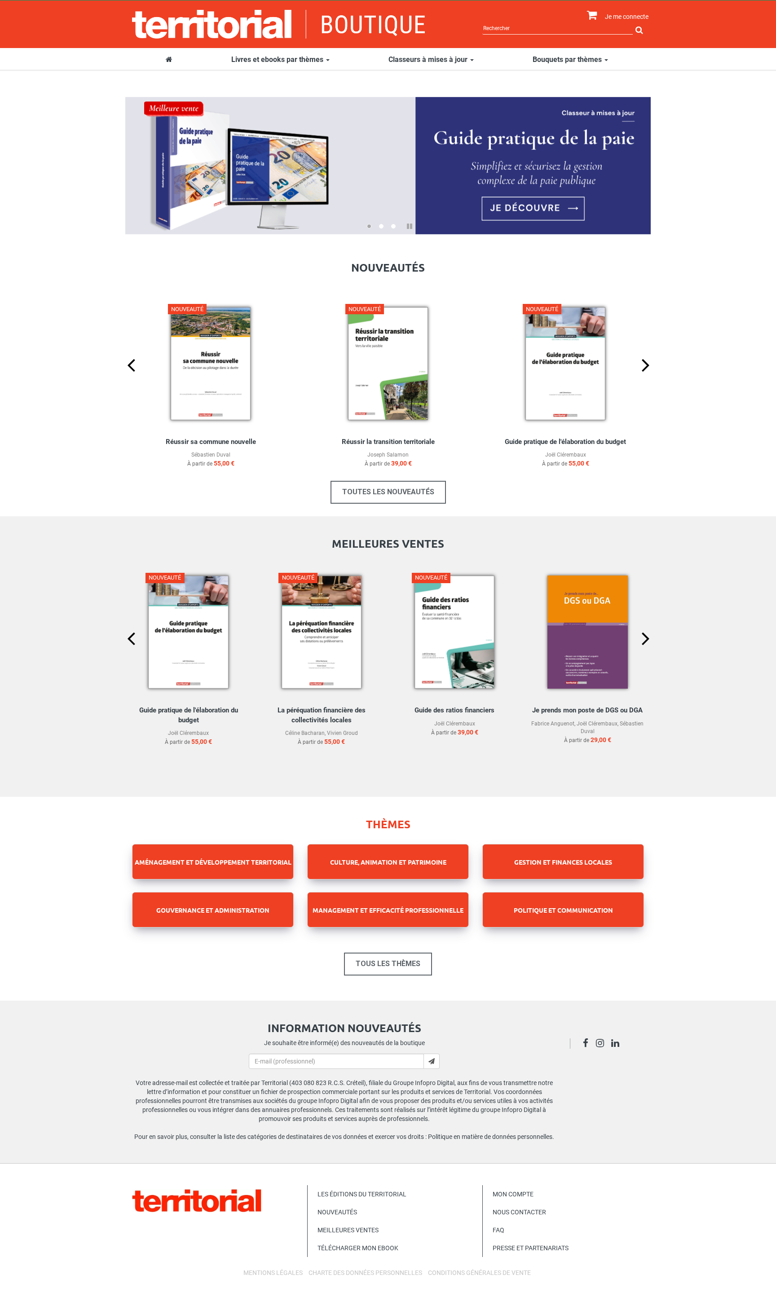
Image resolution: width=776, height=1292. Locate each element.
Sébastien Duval (210, 455)
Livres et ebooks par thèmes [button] (278, 59)
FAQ (498, 1230)
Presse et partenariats (531, 1248)
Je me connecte (626, 16)
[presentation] (124, 380)
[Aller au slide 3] (393, 226)
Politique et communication (563, 910)
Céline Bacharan (305, 733)
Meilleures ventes (348, 1230)
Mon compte (513, 1194)
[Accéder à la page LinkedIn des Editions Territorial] (617, 1044)
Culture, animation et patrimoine (388, 862)
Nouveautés (337, 1212)
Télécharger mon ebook (357, 1248)
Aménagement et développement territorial (213, 862)
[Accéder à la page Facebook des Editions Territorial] (588, 1044)
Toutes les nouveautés (388, 492)
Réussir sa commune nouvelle (211, 442)
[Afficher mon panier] (589, 15)
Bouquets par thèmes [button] (568, 59)
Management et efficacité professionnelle (388, 910)
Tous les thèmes (388, 963)
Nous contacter (519, 1212)
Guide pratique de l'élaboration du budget (565, 442)
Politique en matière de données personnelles (490, 1136)
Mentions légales (273, 1272)
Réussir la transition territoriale (388, 442)
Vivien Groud (342, 733)
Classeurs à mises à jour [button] (428, 59)
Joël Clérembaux (565, 455)
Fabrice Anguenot (552, 724)
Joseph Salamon (388, 455)
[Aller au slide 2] (381, 226)
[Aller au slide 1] (369, 226)
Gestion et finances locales (563, 862)
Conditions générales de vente (479, 1272)
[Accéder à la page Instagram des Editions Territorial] (602, 1044)
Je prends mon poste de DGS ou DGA (587, 710)
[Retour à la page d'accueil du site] (278, 24)
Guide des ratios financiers (454, 710)
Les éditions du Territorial (361, 1194)
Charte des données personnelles (365, 1272)
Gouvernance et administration (212, 910)
